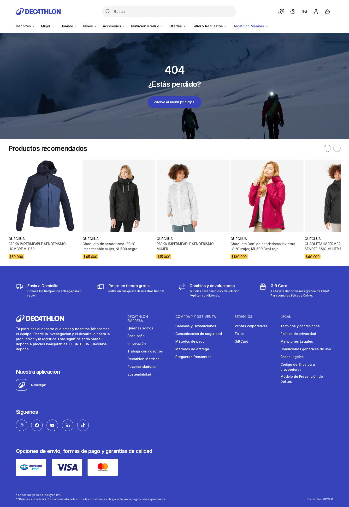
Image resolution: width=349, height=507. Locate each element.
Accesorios (112, 26)
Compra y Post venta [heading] (195, 317)
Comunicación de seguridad (198, 334)
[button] (327, 148)
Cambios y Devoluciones (195, 326)
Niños (88, 26)
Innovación (136, 343)
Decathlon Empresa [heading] (137, 319)
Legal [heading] (285, 317)
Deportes (24, 26)
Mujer (46, 26)
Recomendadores (141, 367)
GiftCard (241, 341)
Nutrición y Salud (145, 26)
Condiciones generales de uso (305, 349)
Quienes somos (140, 328)
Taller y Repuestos (208, 26)
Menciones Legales (296, 341)
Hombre (67, 26)
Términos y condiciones (300, 326)
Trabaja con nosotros (145, 351)
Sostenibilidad (139, 374)
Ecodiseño (136, 336)
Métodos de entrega (192, 349)
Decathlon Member (249, 26)
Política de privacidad (298, 334)
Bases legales (292, 357)
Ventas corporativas (251, 326)
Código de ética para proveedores (297, 366)
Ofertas (176, 26)
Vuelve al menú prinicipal (174, 102)
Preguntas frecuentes (193, 357)
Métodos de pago (190, 341)
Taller (239, 334)
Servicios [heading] (243, 317)
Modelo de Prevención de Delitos (301, 378)
